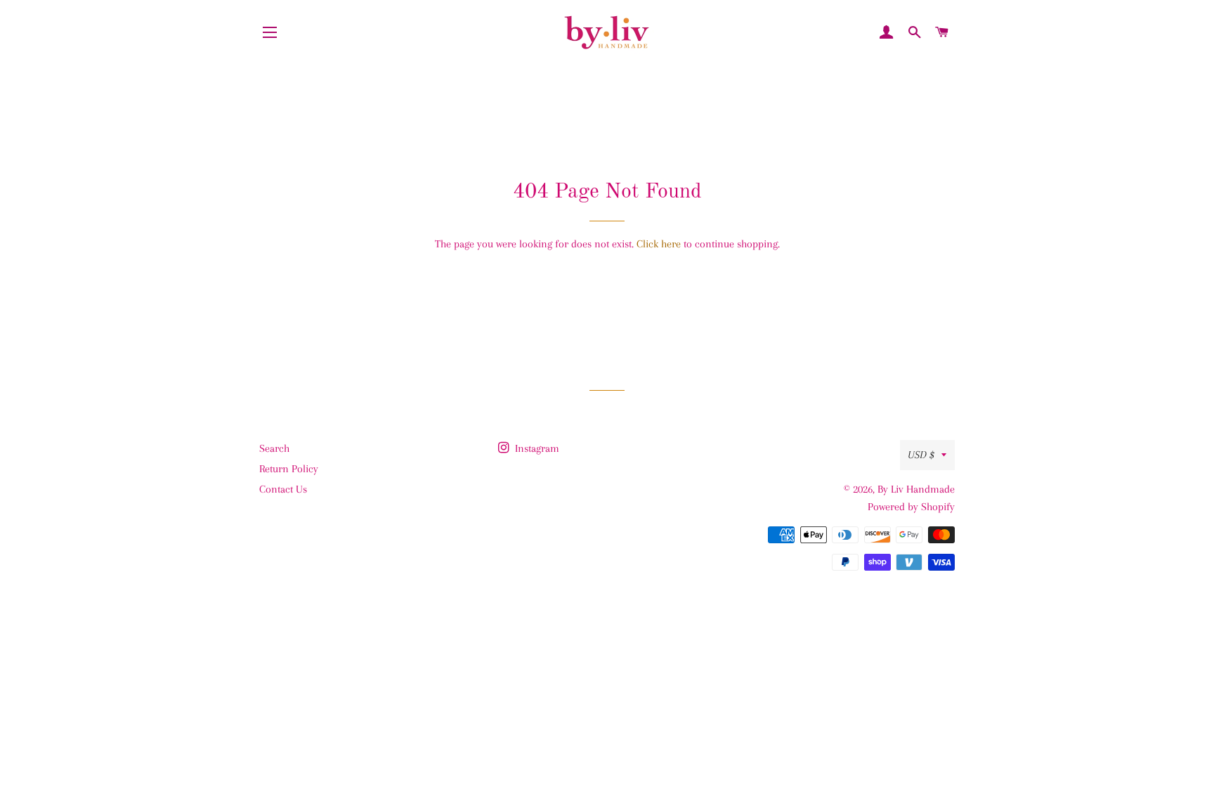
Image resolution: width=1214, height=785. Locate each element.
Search (274, 448)
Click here (659, 244)
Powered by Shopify (911, 506)
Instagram (535, 448)
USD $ (921, 454)
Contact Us (283, 489)
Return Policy (288, 468)
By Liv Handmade (916, 489)
